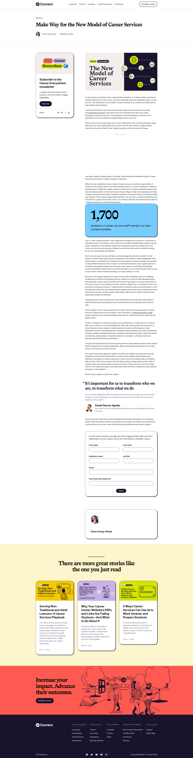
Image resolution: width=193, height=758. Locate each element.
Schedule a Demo (148, 4)
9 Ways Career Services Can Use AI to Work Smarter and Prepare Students (138, 611)
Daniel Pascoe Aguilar (97, 113)
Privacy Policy (152, 755)
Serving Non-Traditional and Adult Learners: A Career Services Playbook (53, 611)
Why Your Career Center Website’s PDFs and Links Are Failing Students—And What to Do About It (96, 613)
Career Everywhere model (142, 313)
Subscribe (45, 104)
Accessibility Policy (138, 755)
